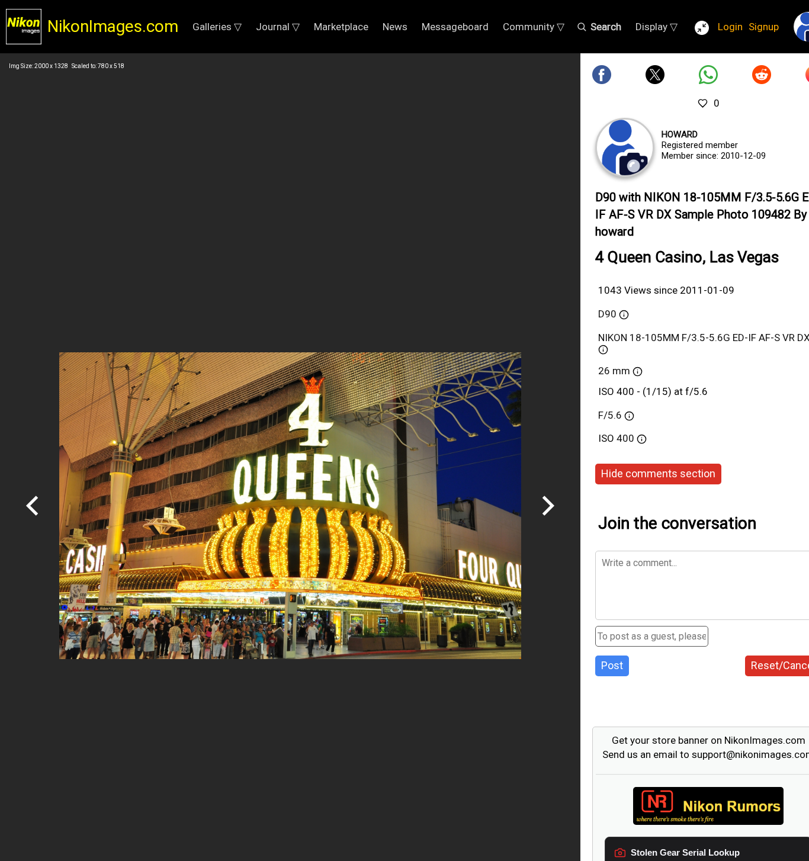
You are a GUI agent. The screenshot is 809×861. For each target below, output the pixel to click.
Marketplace (341, 27)
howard (680, 134)
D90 (607, 314)
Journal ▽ (278, 27)
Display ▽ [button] (656, 27)
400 (627, 438)
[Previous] (32, 520)
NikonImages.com (112, 26)
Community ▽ (533, 27)
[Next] (548, 520)
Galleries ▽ (217, 27)
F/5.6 (610, 415)
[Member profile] (624, 147)
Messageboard (455, 27)
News (395, 27)
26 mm (614, 371)
